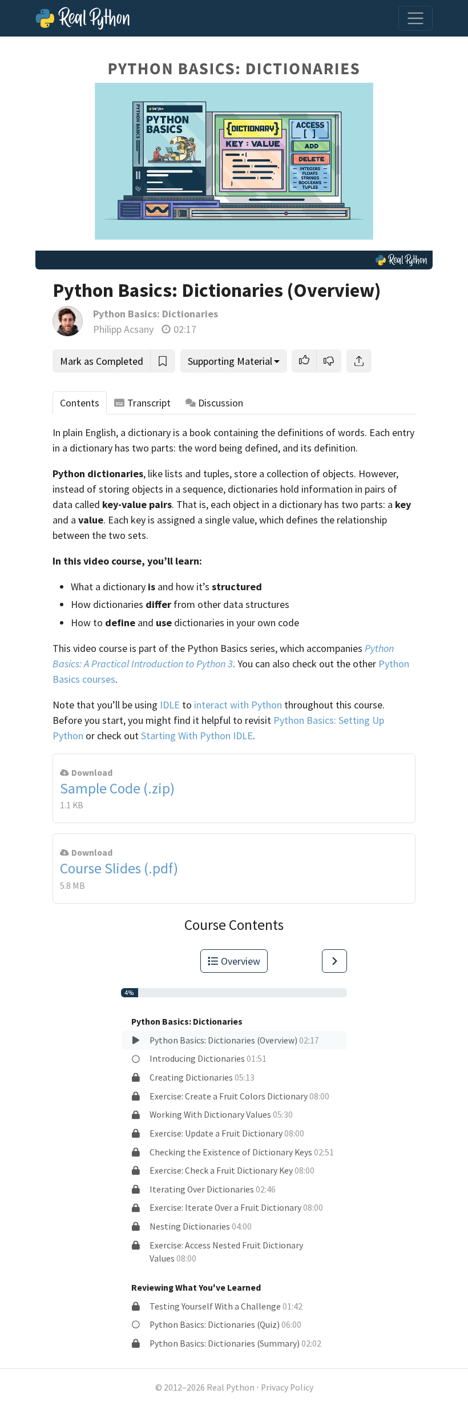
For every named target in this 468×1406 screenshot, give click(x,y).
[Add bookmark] (162, 361)
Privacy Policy (287, 1387)
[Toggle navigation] (415, 18)
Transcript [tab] (149, 402)
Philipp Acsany (123, 329)
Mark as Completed (101, 361)
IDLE (170, 704)
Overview (240, 961)
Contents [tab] (79, 402)
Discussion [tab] (220, 402)
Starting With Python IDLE (197, 735)
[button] (304, 361)
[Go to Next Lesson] (334, 961)
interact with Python (238, 704)
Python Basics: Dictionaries (155, 313)
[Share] (359, 361)
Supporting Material (230, 361)
